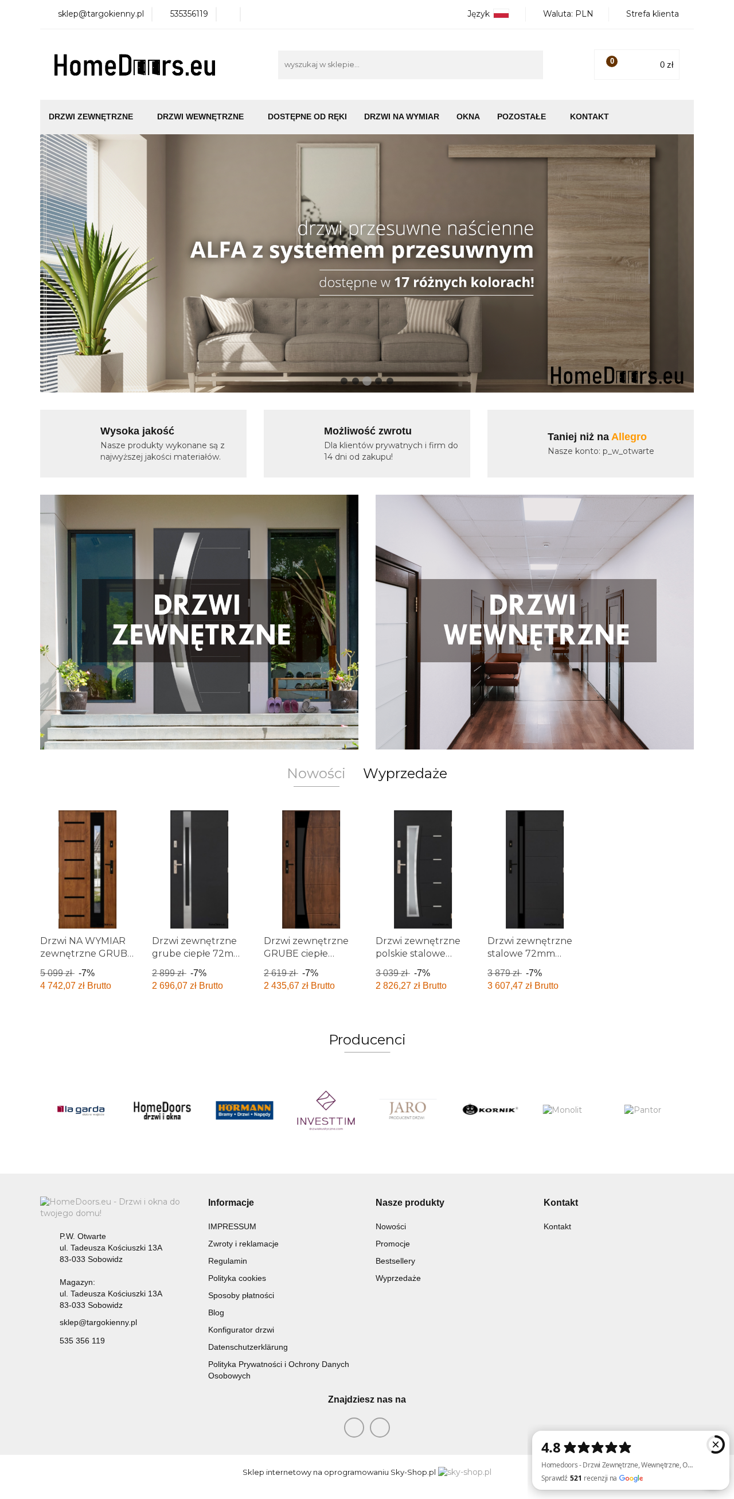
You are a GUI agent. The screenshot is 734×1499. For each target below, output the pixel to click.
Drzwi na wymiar (401, 116)
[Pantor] (653, 1110)
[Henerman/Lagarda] (81, 1110)
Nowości (391, 1226)
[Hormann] (245, 1110)
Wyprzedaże (398, 1278)
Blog (216, 1312)
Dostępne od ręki (307, 116)
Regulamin (227, 1260)
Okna (468, 116)
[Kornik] (490, 1110)
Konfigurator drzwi (241, 1329)
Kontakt (589, 116)
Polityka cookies (237, 1278)
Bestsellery (395, 1260)
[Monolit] (571, 1110)
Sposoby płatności (241, 1295)
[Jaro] (408, 1110)
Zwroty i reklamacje (243, 1243)
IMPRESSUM (232, 1226)
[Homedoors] (163, 1110)
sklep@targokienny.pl (98, 1322)
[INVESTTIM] (327, 1110)
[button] (231, 1203)
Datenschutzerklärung (248, 1347)
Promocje (393, 1243)
